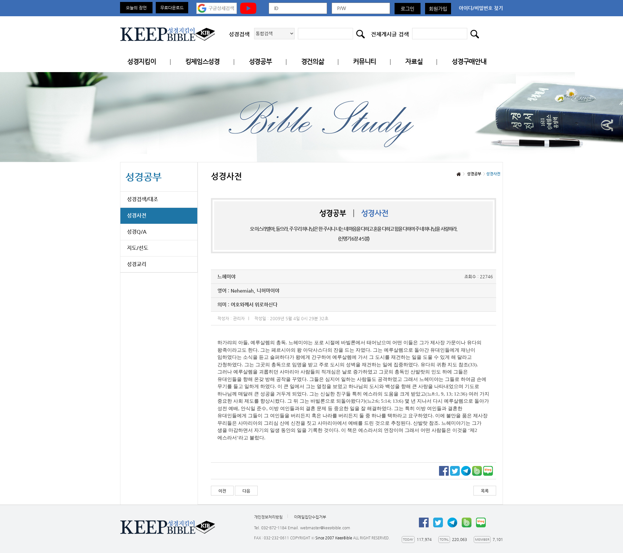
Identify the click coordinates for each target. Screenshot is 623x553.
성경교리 (136, 264)
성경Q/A (137, 232)
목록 (485, 490)
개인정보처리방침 (268, 517)
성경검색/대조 (142, 199)
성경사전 (136, 215)
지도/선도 (137, 248)
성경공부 (260, 61)
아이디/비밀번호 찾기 (481, 8)
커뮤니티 (364, 61)
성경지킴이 (141, 61)
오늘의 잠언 (136, 7)
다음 (246, 490)
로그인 (407, 8)
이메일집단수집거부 (310, 517)
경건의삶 (312, 61)
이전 (222, 490)
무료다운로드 (172, 7)
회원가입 (438, 8)
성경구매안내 (469, 61)
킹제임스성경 (202, 61)
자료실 (413, 61)
